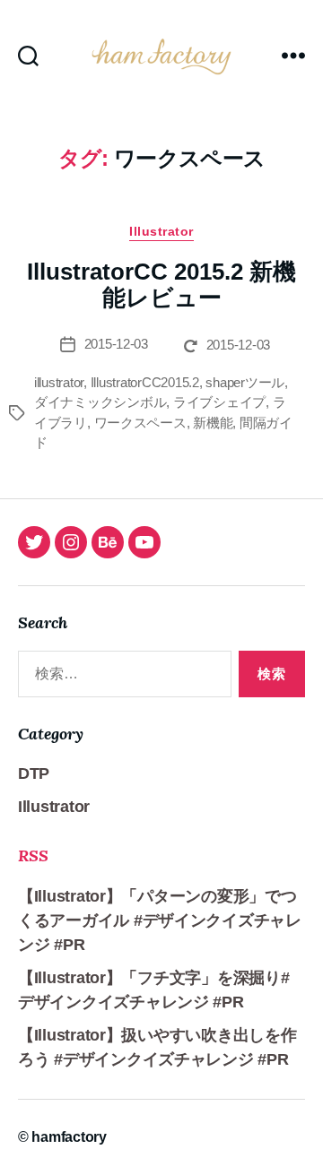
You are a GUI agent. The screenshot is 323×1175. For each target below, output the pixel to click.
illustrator (58, 382)
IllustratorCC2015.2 (145, 382)
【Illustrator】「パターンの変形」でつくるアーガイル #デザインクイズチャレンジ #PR (159, 920)
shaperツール (244, 382)
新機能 (212, 422)
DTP (33, 773)
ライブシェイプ (219, 402)
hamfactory (68, 1137)
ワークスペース (140, 422)
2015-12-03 (116, 343)
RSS (33, 855)
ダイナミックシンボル (100, 402)
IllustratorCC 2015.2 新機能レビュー (161, 285)
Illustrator (161, 231)
